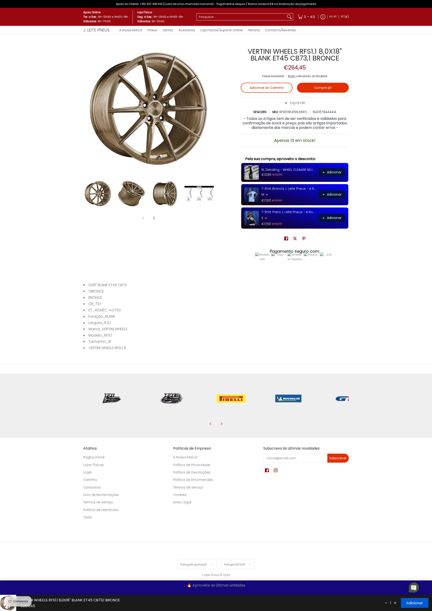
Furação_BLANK (101, 316)
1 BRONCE (96, 291)
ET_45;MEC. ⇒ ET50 (104, 310)
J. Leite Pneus (96, 30)
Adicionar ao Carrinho (267, 87)
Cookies (179, 495)
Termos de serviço (98, 502)
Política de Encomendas (193, 479)
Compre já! (323, 87)
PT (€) (345, 17)
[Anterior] (86, 109)
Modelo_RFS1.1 (100, 335)
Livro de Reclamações (101, 495)
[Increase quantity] (395, 603)
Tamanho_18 (99, 341)
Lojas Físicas (93, 465)
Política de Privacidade (191, 465)
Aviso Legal (182, 502)
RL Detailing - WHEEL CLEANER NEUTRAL (288, 169)
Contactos (92, 487)
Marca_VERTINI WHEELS (107, 329)
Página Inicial (93, 457)
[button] (295, 105)
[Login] (322, 17)
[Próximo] (211, 109)
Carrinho (90, 479)
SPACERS (260, 112)
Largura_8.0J (99, 322)
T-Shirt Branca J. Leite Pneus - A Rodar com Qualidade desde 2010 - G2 (288, 188)
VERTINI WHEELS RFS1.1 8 (107, 347)
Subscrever (338, 458)
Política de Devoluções (191, 472)
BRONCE (95, 297)
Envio (291, 76)
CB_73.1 (94, 303)
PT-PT (333, 17)
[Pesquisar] (289, 16)
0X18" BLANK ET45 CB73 (107, 285)
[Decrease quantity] (386, 603)
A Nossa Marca (185, 457)
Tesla (87, 517)
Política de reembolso (101, 510)
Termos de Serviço (188, 487)
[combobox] (241, 16)
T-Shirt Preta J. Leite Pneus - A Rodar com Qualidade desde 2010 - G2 (288, 212)
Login (87, 472)
